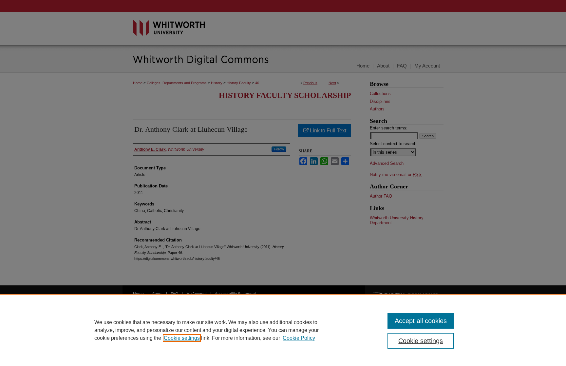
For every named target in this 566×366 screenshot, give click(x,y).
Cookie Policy (299, 338)
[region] (283, 330)
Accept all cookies (421, 320)
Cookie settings (182, 338)
